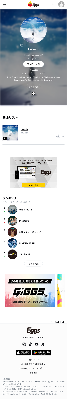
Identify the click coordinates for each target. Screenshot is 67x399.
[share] (22, 45)
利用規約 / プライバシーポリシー (33, 368)
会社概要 (33, 372)
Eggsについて (33, 359)
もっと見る (33, 86)
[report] (26, 45)
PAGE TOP (59, 321)
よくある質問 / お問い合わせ (33, 364)
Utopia (24, 129)
